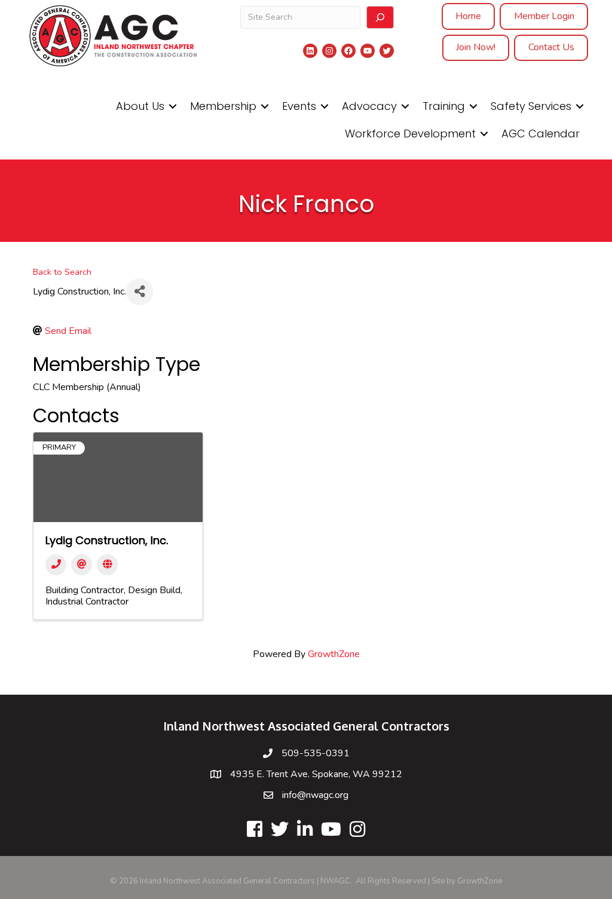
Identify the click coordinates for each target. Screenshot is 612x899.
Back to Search (62, 272)
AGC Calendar (540, 133)
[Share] (139, 291)
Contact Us (551, 47)
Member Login (544, 16)
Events (299, 106)
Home (468, 16)
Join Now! (475, 47)
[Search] (380, 17)
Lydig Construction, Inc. (106, 540)
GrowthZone (334, 654)
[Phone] (55, 564)
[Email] (81, 564)
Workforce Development (410, 133)
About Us (140, 106)
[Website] (107, 564)
